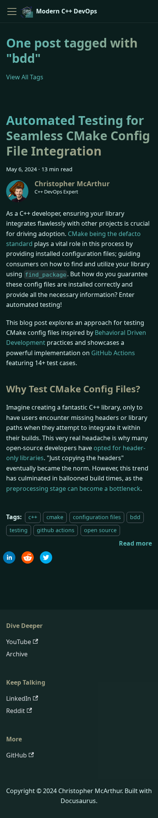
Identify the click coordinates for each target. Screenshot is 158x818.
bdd (135, 517)
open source (100, 530)
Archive (17, 654)
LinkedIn (18, 698)
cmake (54, 517)
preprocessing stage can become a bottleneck (73, 488)
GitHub (16, 755)
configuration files (97, 517)
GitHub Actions (113, 353)
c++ (32, 517)
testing (19, 530)
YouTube (18, 642)
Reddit (15, 711)
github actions (55, 530)
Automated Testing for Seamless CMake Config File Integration (78, 135)
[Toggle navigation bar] (12, 11)
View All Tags (24, 77)
